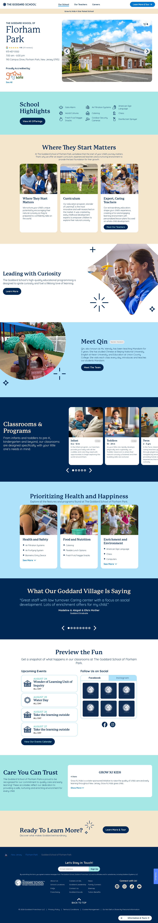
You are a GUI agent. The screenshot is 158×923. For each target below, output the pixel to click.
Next (147, 51)
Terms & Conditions (71, 909)
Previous (67, 51)
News (90, 881)
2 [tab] (76, 470)
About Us (54, 881)
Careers (96, 4)
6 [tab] (83, 628)
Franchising (55, 892)
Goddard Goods (76, 892)
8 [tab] (89, 628)
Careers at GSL (75, 881)
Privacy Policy (54, 909)
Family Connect (94, 884)
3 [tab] (79, 470)
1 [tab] (73, 470)
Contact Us (74, 888)
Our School (63, 4)
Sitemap (91, 888)
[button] (49, 683)
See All (9, 82)
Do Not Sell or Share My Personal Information (121, 909)
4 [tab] (82, 470)
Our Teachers (80, 4)
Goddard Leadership (77, 884)
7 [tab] (86, 628)
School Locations (57, 884)
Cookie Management (90, 909)
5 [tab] (85, 470)
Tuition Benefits (94, 892)
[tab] (95, 678)
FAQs (52, 888)
